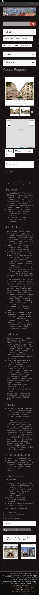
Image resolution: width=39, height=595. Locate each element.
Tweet (10, 151)
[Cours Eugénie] (14, 111)
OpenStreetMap (24, 147)
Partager (18, 151)
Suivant (32, 112)
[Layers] (31, 123)
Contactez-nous (32, 3)
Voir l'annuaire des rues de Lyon (18, 39)
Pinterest (10, 155)
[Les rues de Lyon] (19, 12)
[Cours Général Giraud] (28, 551)
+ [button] (9, 122)
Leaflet (16, 147)
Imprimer (11, 171)
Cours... (6, 562)
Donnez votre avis (12, 164)
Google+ (29, 151)
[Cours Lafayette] (10, 551)
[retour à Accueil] (4, 45)
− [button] (9, 125)
